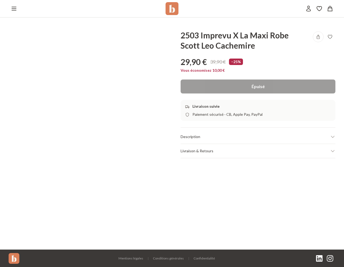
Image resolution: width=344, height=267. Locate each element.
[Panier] (330, 8)
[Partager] (318, 36)
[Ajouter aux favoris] (330, 36)
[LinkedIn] (319, 258)
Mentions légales (131, 258)
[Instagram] (330, 258)
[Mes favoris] (319, 8)
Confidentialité (204, 258)
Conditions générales (168, 258)
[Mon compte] (308, 8)
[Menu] (14, 8)
